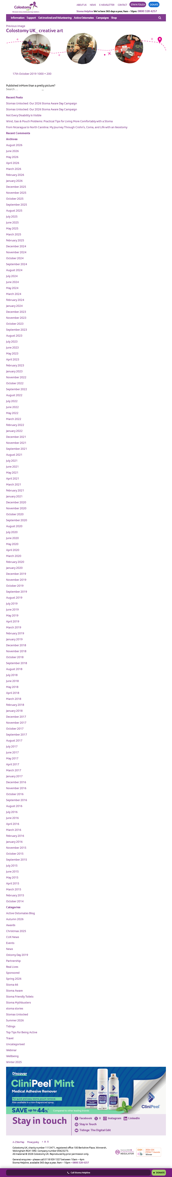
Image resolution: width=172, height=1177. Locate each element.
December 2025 (16, 187)
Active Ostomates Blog (20, 913)
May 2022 (12, 413)
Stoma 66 (12, 985)
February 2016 (15, 836)
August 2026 (14, 145)
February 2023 (15, 365)
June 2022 (12, 407)
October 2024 (15, 258)
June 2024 (12, 282)
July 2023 (12, 341)
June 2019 (12, 609)
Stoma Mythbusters (18, 1002)
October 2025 (15, 199)
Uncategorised (15, 1044)
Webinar (11, 1050)
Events (10, 943)
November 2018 (16, 651)
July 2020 (12, 532)
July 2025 (12, 216)
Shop (114, 18)
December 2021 (16, 437)
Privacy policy (33, 1142)
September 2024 (16, 264)
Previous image (15, 26)
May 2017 (12, 758)
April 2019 (12, 621)
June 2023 (12, 347)
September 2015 (16, 860)
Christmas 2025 (16, 931)
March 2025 (13, 234)
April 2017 (12, 764)
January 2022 (14, 431)
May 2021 (12, 472)
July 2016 (12, 812)
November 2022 (16, 377)
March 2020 (13, 556)
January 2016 (14, 842)
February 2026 (15, 175)
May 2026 (12, 157)
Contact (122, 5)
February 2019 (15, 633)
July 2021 (12, 461)
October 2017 (15, 729)
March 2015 (13, 889)
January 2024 (14, 306)
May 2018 (12, 687)
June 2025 (12, 222)
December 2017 (16, 717)
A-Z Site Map (18, 1142)
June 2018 (12, 681)
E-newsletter (106, 5)
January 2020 (14, 568)
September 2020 (16, 520)
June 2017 (12, 752)
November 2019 (16, 580)
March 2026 (13, 169)
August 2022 (14, 395)
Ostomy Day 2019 (17, 955)
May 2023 (12, 353)
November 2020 (16, 508)
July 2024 (12, 276)
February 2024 (15, 300)
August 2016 (14, 806)
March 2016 (13, 830)
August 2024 (14, 270)
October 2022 (15, 383)
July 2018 (12, 675)
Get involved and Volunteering (55, 18)
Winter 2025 (14, 1062)
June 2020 (12, 538)
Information (17, 18)
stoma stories (14, 1008)
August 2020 (14, 526)
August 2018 (14, 669)
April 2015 (12, 883)
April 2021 (12, 478)
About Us (81, 5)
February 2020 (15, 562)
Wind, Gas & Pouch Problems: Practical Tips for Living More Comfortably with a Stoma (59, 121)
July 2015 (12, 865)
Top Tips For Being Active (21, 1032)
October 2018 (15, 657)
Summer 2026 (15, 1020)
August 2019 (14, 598)
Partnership (13, 961)
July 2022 (12, 401)
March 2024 (13, 294)
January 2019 (14, 639)
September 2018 (16, 663)
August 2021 (14, 455)
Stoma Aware (14, 991)
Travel (9, 1038)
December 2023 (16, 312)
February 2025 (15, 240)
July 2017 (12, 746)
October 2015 (15, 854)
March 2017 (13, 770)
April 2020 (12, 550)
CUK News (12, 937)
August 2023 (14, 336)
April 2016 (12, 824)
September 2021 (16, 449)
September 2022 (16, 389)
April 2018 (12, 693)
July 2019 (12, 603)
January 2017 (14, 776)
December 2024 (16, 246)
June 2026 (12, 151)
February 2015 (15, 895)
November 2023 (16, 318)
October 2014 (15, 901)
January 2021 (14, 496)
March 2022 (13, 419)
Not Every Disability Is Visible (23, 115)
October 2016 (15, 794)
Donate (154, 4)
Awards (10, 925)
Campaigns (102, 18)
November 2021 (16, 443)
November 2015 (16, 848)
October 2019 (15, 586)
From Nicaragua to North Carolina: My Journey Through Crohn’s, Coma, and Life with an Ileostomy (66, 127)
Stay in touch (138, 4)
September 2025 (16, 205)
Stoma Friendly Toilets (19, 996)
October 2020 (15, 514)
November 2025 (16, 193)
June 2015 (12, 871)
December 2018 (16, 645)
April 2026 (12, 163)
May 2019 (12, 615)
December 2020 (16, 502)
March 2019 (13, 627)
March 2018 (13, 699)
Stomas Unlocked (17, 1014)
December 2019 (16, 574)
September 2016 (16, 800)
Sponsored (13, 973)
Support (31, 18)
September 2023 (16, 330)
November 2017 (16, 723)
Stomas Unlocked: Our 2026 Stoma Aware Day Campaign (41, 103)
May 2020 (12, 544)
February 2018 (15, 705)
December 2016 (16, 782)
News (93, 5)
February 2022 (15, 425)
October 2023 (15, 324)
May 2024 (12, 288)
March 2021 (13, 484)
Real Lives (12, 967)
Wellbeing (12, 1056)
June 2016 (12, 818)
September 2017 (16, 734)
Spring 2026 (13, 979)
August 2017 (14, 740)
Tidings (10, 1026)
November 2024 (16, 252)
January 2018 (14, 711)
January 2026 (14, 181)
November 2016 (16, 788)
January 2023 (14, 371)
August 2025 (14, 210)
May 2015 (12, 877)
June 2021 (12, 467)
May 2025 (12, 228)
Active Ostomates (84, 18)
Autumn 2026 (15, 919)
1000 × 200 (44, 74)
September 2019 (16, 592)
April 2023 (12, 359)
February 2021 (15, 490)
